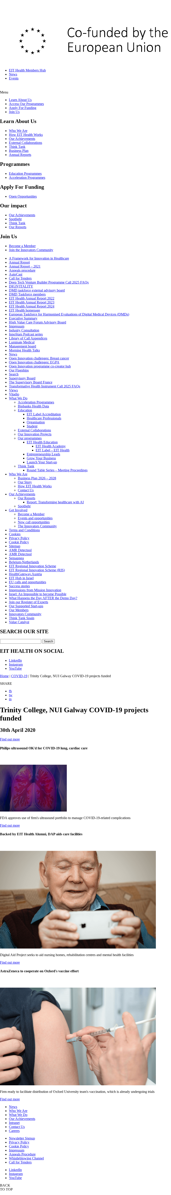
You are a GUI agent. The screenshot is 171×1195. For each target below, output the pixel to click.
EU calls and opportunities (27, 582)
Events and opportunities (35, 518)
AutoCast (15, 274)
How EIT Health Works (26, 135)
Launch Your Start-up (42, 462)
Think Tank (17, 147)
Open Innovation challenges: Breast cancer (39, 358)
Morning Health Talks (24, 350)
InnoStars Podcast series (26, 334)
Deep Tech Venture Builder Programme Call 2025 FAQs (49, 282)
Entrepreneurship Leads (43, 454)
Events (13, 78)
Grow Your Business (41, 458)
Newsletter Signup (22, 1138)
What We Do (18, 398)
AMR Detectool (20, 550)
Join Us (14, 112)
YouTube (15, 668)
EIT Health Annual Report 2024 (31, 306)
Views (13, 390)
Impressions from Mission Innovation (35, 590)
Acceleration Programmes (27, 177)
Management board (22, 346)
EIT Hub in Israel (21, 578)
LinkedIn (15, 660)
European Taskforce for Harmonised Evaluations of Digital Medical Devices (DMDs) (69, 314)
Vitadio (14, 394)
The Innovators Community (37, 526)
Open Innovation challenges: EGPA (34, 362)
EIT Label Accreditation (44, 414)
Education (25, 410)
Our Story (25, 482)
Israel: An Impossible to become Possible (37, 594)
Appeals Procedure (22, 1154)
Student (32, 426)
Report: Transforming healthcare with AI (55, 502)
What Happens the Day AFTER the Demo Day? (43, 598)
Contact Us (26, 490)
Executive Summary (23, 318)
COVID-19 (19, 676)
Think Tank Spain (21, 618)
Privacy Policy (19, 538)
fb (10, 691)
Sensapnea (16, 558)
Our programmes (30, 438)
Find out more (10, 739)
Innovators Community (25, 614)
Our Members (18, 610)
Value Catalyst (19, 622)
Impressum (16, 326)
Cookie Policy (19, 542)
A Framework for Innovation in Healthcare (39, 258)
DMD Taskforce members (27, 294)
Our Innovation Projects (34, 434)
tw (10, 695)
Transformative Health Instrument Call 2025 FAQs (44, 386)
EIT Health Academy (51, 446)
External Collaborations (25, 143)
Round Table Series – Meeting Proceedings (57, 470)
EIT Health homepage (24, 310)
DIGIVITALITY (21, 286)
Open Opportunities (23, 196)
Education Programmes (25, 173)
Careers (14, 1131)
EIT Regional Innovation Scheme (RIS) (37, 570)
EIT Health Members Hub (27, 70)
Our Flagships (19, 370)
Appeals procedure (22, 270)
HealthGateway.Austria (25, 574)
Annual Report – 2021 (25, 266)
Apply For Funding (22, 108)
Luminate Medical (22, 342)
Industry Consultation (24, 330)
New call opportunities (34, 522)
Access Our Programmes (26, 104)
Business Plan (18, 151)
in (10, 699)
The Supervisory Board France (30, 382)
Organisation (36, 422)
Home (4, 676)
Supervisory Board (22, 378)
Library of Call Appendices (28, 338)
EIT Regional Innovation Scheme (32, 566)
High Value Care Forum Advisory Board (37, 322)
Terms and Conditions (24, 530)
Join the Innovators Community (31, 250)
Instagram (16, 664)
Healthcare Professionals (44, 418)
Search (13, 374)
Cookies (14, 534)
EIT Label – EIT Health (52, 450)
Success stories (19, 586)
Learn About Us (20, 100)
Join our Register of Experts (28, 602)
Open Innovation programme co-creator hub (40, 366)
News (13, 74)
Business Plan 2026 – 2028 (37, 478)
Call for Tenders (20, 278)
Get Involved (18, 510)
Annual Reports (20, 155)
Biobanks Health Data (33, 406)
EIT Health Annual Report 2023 (31, 302)
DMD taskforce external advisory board (37, 290)
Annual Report (19, 262)
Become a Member (22, 246)
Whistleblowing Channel (26, 1158)
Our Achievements (22, 139)
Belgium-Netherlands (24, 562)
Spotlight (15, 219)
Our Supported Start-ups (26, 606)
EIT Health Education (42, 442)
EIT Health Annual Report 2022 (31, 298)
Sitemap (14, 546)
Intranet (14, 1123)
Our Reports (17, 227)
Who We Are (18, 131)
